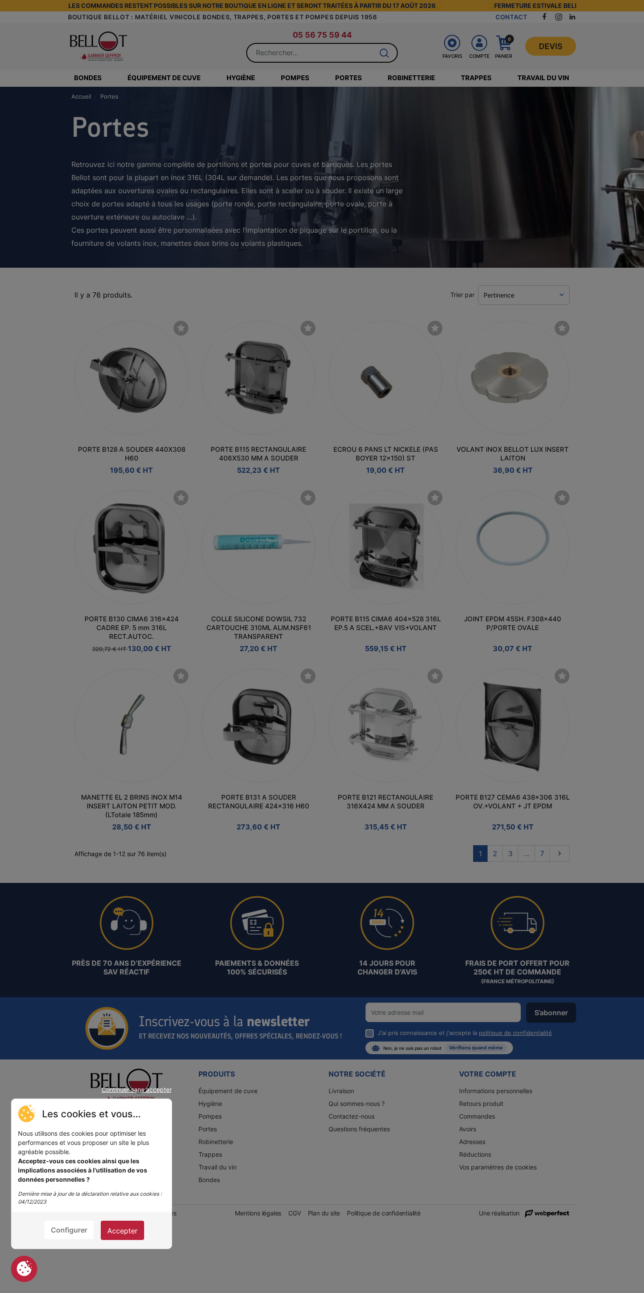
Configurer (69, 1230)
